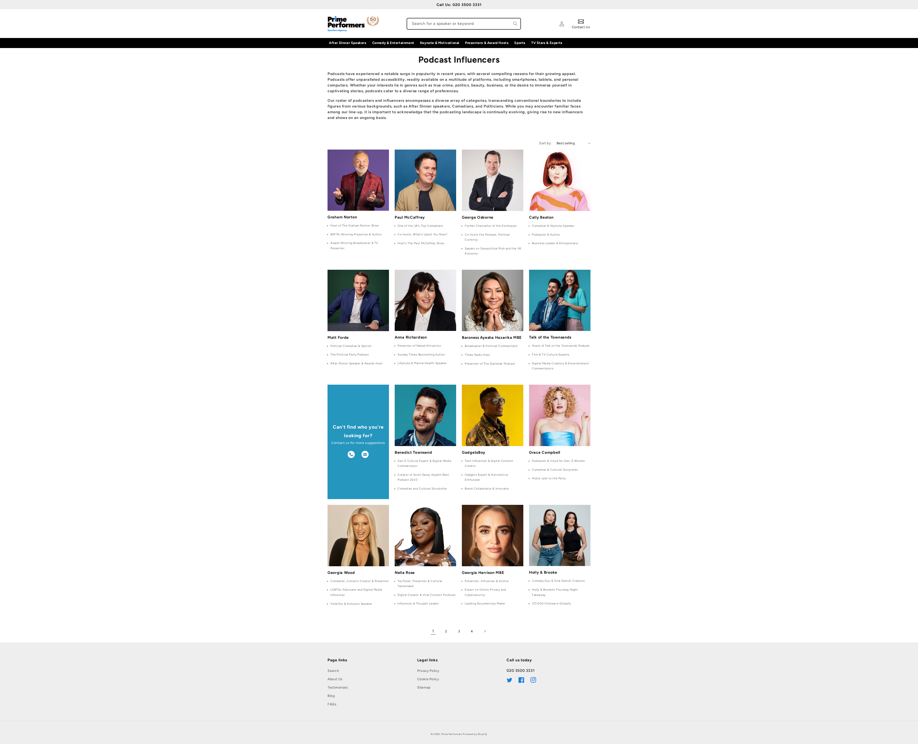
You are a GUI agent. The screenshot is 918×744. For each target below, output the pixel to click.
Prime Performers (451, 734)
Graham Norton (342, 217)
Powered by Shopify (475, 734)
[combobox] (463, 23)
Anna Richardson (411, 337)
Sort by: (545, 143)
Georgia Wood (341, 572)
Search (333, 671)
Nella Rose (405, 572)
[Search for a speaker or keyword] (515, 23)
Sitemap (424, 687)
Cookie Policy (428, 679)
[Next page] (485, 631)
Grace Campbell (544, 452)
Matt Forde (338, 337)
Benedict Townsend (413, 452)
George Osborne (477, 217)
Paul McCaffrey (410, 217)
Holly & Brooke (543, 572)
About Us (335, 679)
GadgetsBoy (473, 452)
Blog (331, 696)
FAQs (332, 704)
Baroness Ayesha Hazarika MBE (492, 337)
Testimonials (338, 687)
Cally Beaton (541, 217)
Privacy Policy (428, 671)
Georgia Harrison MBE (483, 572)
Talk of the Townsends (550, 337)
